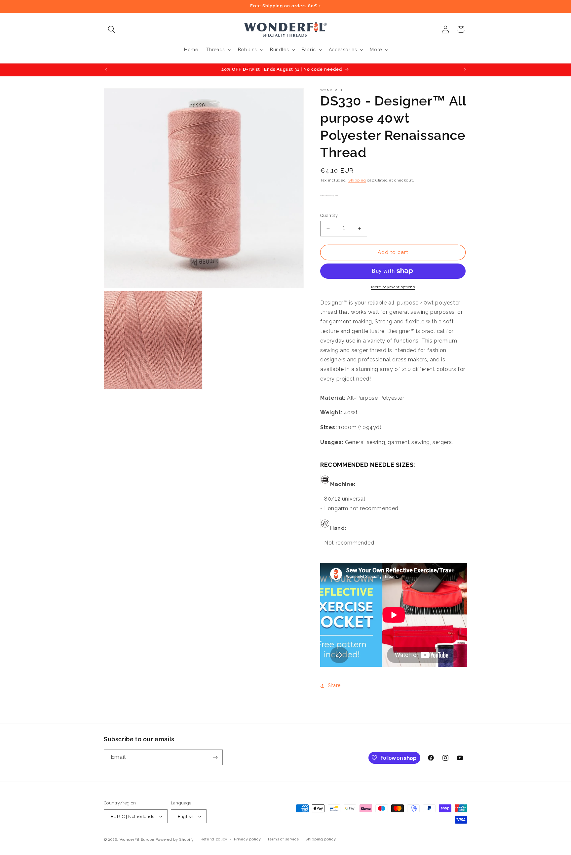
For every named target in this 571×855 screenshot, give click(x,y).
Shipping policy (320, 839)
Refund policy (214, 839)
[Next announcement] (465, 69)
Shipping (357, 180)
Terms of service (283, 839)
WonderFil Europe (137, 839)
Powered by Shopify (175, 839)
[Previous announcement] (106, 69)
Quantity (329, 215)
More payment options (393, 287)
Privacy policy (247, 839)
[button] (111, 29)
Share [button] (334, 685)
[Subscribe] (215, 757)
